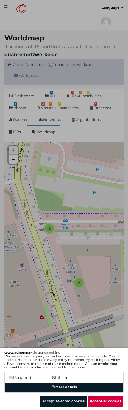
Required (22, 377)
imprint (78, 360)
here (22, 367)
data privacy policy (52, 360)
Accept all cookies (105, 401)
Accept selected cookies (63, 401)
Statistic (60, 377)
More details (65, 387)
